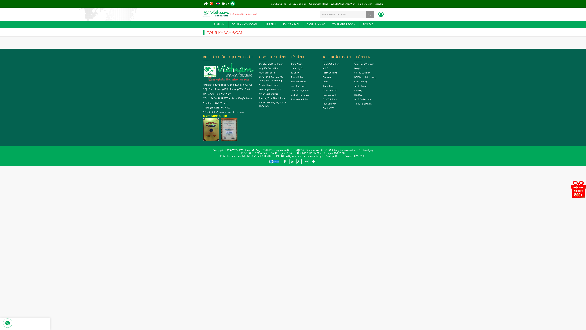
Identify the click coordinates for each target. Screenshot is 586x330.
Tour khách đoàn (244, 24)
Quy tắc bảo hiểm (268, 68)
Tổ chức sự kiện (331, 63)
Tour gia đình (329, 95)
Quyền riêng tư (267, 72)
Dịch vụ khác (316, 24)
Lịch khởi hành (298, 86)
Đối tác (368, 24)
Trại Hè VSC (329, 108)
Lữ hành (218, 24)
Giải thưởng (360, 81)
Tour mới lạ (297, 77)
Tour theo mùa (298, 81)
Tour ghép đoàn (344, 24)
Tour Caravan (329, 103)
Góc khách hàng (318, 3)
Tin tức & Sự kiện (363, 103)
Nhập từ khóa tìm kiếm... (369, 14)
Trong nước (296, 63)
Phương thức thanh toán (272, 98)
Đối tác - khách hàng (365, 77)
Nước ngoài (297, 68)
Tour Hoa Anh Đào (300, 99)
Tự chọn (295, 72)
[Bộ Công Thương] (275, 163)
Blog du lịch (365, 3)
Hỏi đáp (358, 95)
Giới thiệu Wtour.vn (364, 63)
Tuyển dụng (360, 86)
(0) (227, 3)
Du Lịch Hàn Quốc (300, 95)
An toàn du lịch (362, 99)
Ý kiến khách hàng (268, 85)
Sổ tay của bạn (297, 3)
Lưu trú (270, 24)
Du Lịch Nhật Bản (300, 90)
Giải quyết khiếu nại (270, 89)
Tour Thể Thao (330, 99)
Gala (325, 81)
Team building (330, 72)
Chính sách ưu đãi (268, 93)
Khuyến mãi (291, 24)
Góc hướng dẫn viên (343, 3)
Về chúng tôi (278, 3)
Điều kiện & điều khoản (271, 63)
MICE (325, 68)
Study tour (328, 86)
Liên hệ (379, 3)
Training (327, 77)
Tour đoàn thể (330, 90)
